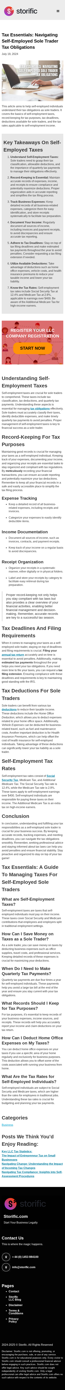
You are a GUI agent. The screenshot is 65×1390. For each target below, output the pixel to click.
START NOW (32, 348)
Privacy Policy (14, 1320)
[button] (58, 9)
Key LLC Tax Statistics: (17, 1151)
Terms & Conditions (16, 1312)
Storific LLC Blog (15, 1298)
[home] (20, 11)
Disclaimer (16, 1305)
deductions (9, 709)
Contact (14, 1291)
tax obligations (40, 408)
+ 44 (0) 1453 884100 (25, 1257)
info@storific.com (23, 1267)
